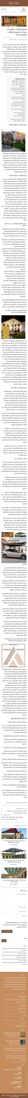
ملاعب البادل (22, 1012)
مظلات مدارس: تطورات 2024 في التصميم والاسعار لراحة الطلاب (11, 1034)
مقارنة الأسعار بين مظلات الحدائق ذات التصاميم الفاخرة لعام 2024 (18, 89)
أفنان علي (12, 1096)
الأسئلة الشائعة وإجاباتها (19, 102)
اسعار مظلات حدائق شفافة (18, 81)
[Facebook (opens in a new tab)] (17, 3)
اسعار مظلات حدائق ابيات (19, 91)
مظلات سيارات (13, 802)
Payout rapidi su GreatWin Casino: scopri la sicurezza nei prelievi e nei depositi (15, 953)
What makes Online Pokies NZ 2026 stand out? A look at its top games (14, 963)
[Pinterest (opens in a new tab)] (15, 3)
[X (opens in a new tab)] (18, 3)
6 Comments (11, 1036)
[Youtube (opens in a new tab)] (11, 3)
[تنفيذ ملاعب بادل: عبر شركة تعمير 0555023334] (22, 1042)
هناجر (24, 1015)
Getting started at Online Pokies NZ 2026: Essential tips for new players (14, 949)
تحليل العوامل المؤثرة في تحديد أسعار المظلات (18, 85)
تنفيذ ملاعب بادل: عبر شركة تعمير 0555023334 (13, 1041)
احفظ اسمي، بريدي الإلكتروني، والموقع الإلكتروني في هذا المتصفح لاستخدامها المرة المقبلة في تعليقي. (15, 924)
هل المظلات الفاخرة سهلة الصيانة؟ (19, 116)
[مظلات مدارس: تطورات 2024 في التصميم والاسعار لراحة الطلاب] (22, 1034)
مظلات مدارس (21, 1008)
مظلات (22, 153)
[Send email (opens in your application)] (9, 3)
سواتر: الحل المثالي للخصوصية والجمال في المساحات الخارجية (14, 1000)
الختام (23, 95)
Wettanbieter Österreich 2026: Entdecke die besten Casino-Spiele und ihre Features (14, 956)
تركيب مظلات (22, 802)
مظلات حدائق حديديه (20, 93)
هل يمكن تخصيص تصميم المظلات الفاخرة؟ (19, 113)
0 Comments (11, 1044)
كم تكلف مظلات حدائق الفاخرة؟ (18, 104)
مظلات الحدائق (14, 341)
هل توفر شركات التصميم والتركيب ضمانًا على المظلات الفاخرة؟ (18, 120)
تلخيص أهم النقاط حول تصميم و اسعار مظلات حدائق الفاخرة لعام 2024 (18, 98)
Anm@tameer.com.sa (15, 1083)
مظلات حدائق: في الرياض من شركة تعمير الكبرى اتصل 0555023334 (14, 861)
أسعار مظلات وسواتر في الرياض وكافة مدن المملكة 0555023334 (14, 841)
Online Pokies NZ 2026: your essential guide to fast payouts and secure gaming (14, 960)
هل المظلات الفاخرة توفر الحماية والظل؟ (18, 106)
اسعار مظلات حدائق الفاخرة (18, 83)
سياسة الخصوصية (20, 1025)
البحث (25, 938)
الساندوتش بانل (21, 996)
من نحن (23, 1022)
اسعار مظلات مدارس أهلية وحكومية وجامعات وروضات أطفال (14, 881)
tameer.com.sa (17, 1088)
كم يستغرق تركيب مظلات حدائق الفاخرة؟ (18, 109)
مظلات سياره (8, 802)
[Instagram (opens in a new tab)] (13, 3)
